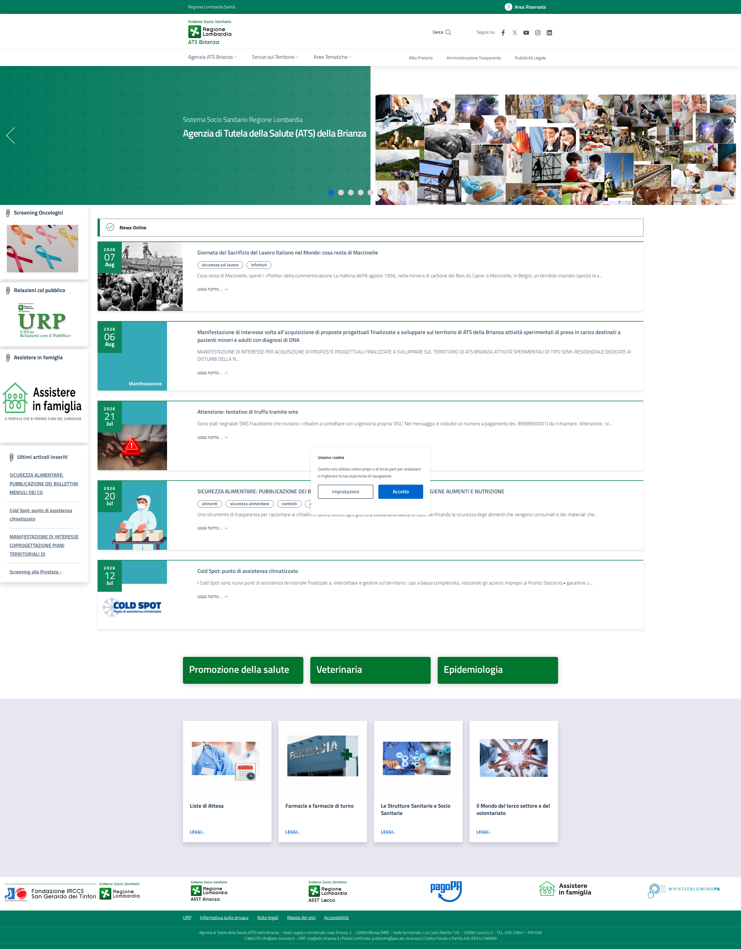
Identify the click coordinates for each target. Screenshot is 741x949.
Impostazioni (345, 491)
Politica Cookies (370, 507)
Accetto (401, 491)
